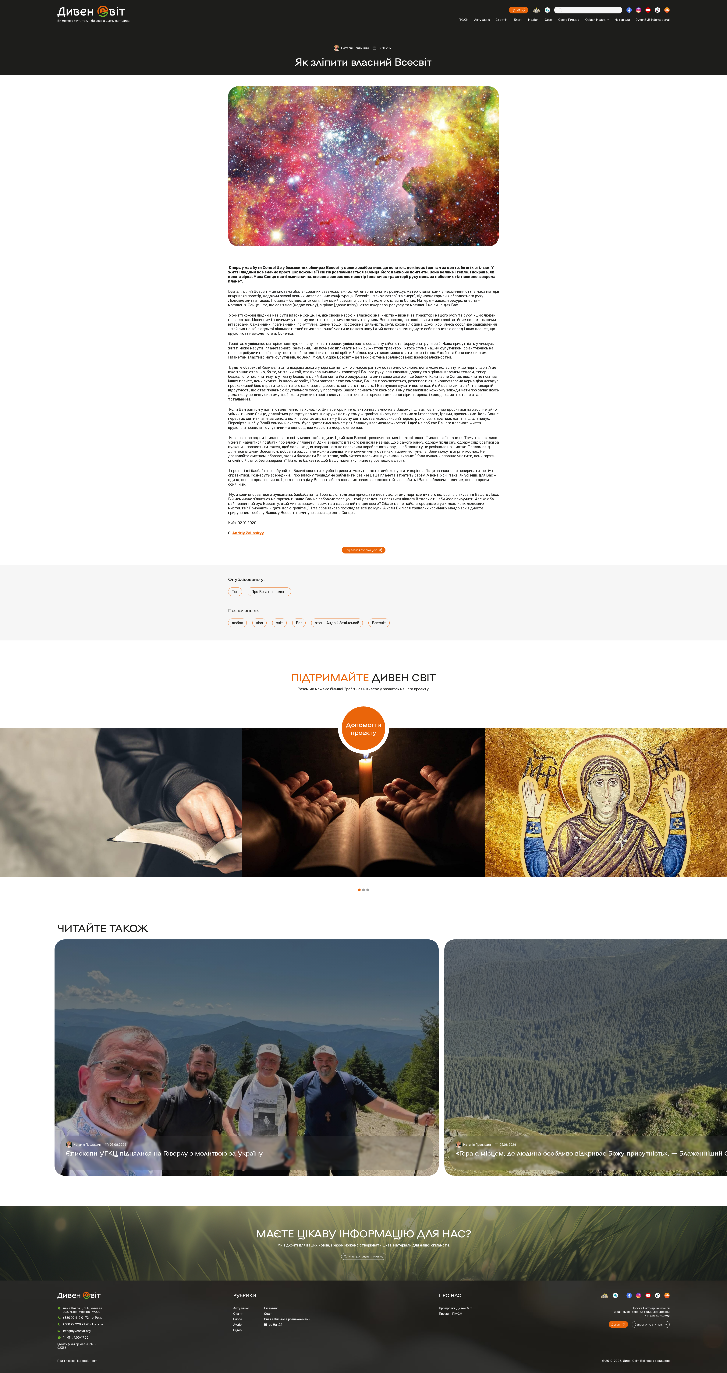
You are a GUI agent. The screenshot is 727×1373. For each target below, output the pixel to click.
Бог (299, 623)
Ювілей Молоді (595, 20)
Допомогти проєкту (363, 728)
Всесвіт (379, 623)
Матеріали (622, 20)
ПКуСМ (464, 20)
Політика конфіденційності (77, 1361)
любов (237, 623)
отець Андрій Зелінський (337, 623)
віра (259, 623)
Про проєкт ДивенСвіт (455, 1308)
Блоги (518, 20)
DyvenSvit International (653, 20)
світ (279, 623)
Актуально (482, 20)
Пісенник (271, 1308)
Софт (549, 20)
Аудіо (237, 1324)
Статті (501, 20)
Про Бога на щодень (269, 591)
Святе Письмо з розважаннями (287, 1319)
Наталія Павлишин (355, 48)
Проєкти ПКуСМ (450, 1314)
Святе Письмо (568, 20)
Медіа (532, 20)
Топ (235, 591)
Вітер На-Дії (273, 1324)
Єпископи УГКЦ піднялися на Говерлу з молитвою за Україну (164, 1153)
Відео (237, 1330)
